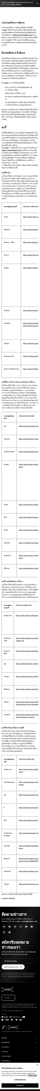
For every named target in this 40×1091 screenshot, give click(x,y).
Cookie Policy (32, 1075)
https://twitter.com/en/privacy (29, 807)
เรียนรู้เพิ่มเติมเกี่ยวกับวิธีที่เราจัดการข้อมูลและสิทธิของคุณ (21, 976)
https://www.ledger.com (22, 35)
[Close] (37, 1065)
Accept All (20, 1085)
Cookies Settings (8, 898)
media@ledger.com (29, 921)
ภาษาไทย (7, 998)
